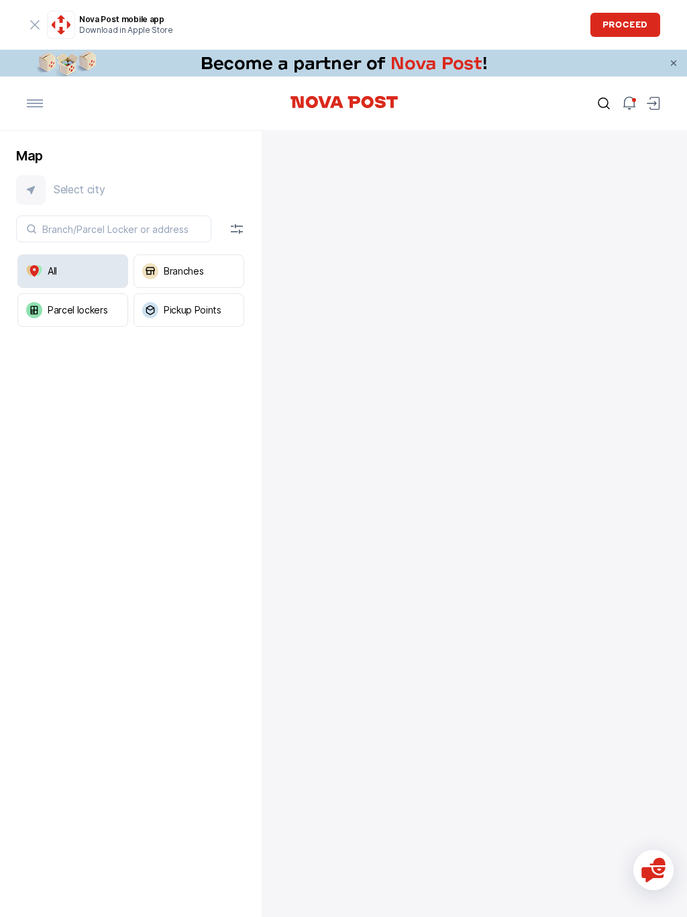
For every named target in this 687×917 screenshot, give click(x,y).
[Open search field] (604, 103)
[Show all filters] (237, 229)
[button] (131, 190)
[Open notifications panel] (629, 103)
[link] (343, 63)
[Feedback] (653, 870)
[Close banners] (673, 63)
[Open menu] (35, 103)
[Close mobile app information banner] (35, 25)
